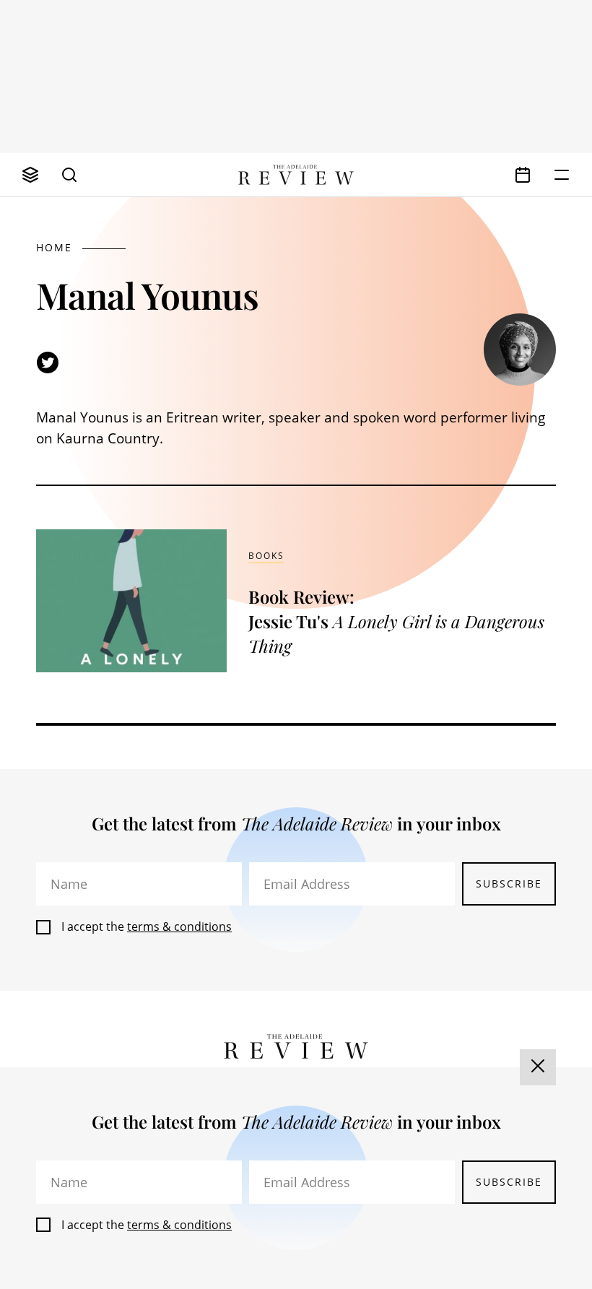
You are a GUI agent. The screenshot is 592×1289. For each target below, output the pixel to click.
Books (266, 556)
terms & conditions (179, 926)
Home (54, 247)
